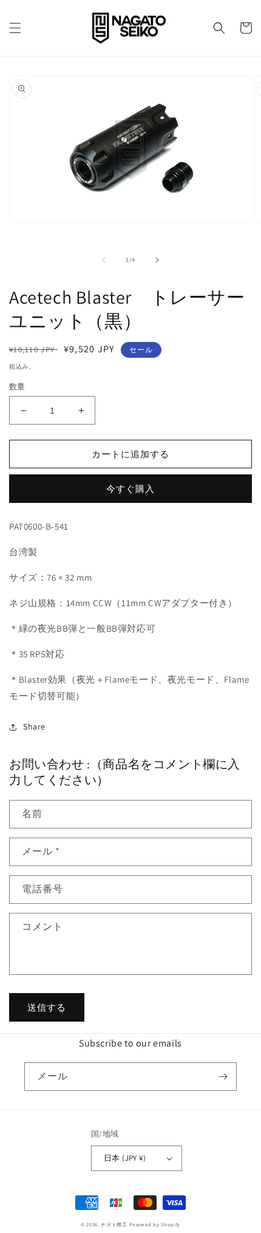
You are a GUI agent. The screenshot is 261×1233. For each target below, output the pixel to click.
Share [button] (34, 726)
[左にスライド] (103, 260)
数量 (17, 386)
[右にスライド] (157, 260)
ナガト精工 (114, 1224)
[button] (15, 28)
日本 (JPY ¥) (125, 1158)
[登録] (222, 1076)
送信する (46, 1007)
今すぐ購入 (130, 488)
